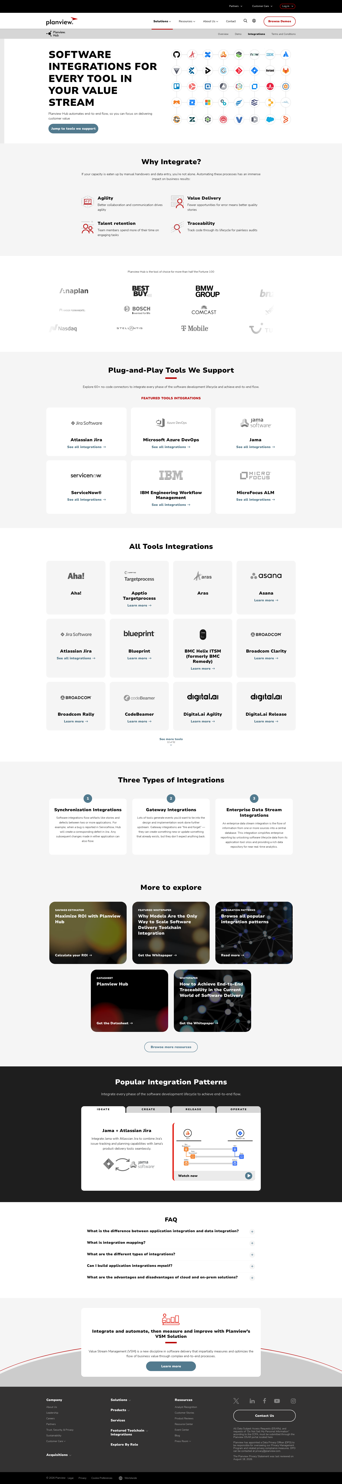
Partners (234, 6)
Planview (61, 22)
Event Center (182, 1430)
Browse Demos (279, 21)
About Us (209, 21)
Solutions (160, 21)
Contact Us (264, 1416)
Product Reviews (184, 1418)
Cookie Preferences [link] (101, 1478)
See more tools (171, 741)
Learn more (137, 605)
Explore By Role (124, 1444)
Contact (231, 21)
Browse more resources (171, 1047)
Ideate (103, 1109)
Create (148, 1109)
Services (118, 1420)
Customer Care (260, 6)
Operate (238, 1109)
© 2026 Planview (56, 1478)
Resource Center (184, 1424)
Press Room (181, 1441)
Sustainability (53, 1435)
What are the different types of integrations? (131, 1254)
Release (193, 1109)
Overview (223, 34)
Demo (238, 34)
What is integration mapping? (116, 1243)
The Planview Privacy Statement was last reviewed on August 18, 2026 (263, 1458)
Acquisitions (57, 1455)
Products (118, 1410)
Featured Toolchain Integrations (127, 1432)
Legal (71, 1478)
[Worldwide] (254, 21)
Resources (185, 21)
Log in (285, 6)
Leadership (52, 1412)
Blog (177, 1435)
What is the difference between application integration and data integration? (163, 1231)
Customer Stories (184, 1412)
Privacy (82, 1478)
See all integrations (84, 447)
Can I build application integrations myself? (129, 1266)
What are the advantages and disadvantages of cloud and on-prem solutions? (162, 1277)
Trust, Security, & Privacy (59, 1430)
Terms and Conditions (283, 34)
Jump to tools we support (73, 128)
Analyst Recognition (186, 1407)
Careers (50, 1418)
